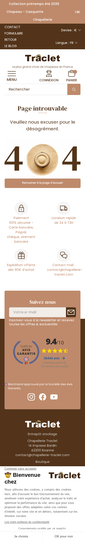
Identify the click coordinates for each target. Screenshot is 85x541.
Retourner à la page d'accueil (42, 183)
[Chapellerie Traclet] (42, 57)
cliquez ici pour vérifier (38, 388)
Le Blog (11, 46)
